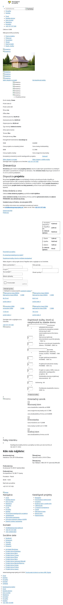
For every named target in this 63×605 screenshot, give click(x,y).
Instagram (9, 540)
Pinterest (8, 546)
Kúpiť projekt (10, 44)
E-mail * (5, 269)
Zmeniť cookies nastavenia (14, 521)
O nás (7, 507)
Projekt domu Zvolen (12, 565)
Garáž (37, 509)
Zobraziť (44, 156)
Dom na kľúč (9, 20)
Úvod (7, 16)
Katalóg (8, 13)
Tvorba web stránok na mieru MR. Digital (38, 572)
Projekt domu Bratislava (13, 551)
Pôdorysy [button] (6, 213)
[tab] (31, 213)
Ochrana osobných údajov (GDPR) (16, 519)
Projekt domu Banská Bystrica (15, 563)
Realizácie (9, 22)
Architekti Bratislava (12, 549)
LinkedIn (8, 544)
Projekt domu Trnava (12, 555)
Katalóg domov (10, 18)
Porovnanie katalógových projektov (17, 513)
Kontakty (8, 24)
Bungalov (38, 498)
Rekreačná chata (40, 511)
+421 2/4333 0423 (11, 532)
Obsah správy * (37, 272)
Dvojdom (38, 502)
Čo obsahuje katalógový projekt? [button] (13, 255)
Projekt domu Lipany (12, 569)
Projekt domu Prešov (12, 567)
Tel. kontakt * (7, 272)
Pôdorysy (8, 38)
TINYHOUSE (38, 505)
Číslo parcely (36, 265)
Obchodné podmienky (12, 517)
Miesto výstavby (8, 276)
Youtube (8, 542)
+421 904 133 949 (8, 603)
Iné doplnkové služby (39, 80)
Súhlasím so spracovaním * (18, 291)
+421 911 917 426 (11, 26)
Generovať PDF (7, 211)
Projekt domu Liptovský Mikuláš (15, 561)
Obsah (8, 42)
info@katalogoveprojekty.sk (14, 207)
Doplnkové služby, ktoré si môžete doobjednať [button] (17, 258)
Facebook (9, 538)
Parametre (9, 40)
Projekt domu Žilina (12, 557)
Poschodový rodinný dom (43, 500)
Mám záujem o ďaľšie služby (41, 159)
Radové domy (39, 515)
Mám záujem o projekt (10, 80)
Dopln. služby (10, 46)
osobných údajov (26, 291)
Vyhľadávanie (10, 515)
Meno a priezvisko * (9, 265)
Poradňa (8, 11)
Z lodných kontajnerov (42, 507)
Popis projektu (10, 36)
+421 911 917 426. (40, 207)
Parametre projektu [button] (9, 252)
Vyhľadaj (5, 584)
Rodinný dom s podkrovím (43, 503)
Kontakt (5, 582)
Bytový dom (38, 513)
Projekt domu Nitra (12, 553)
